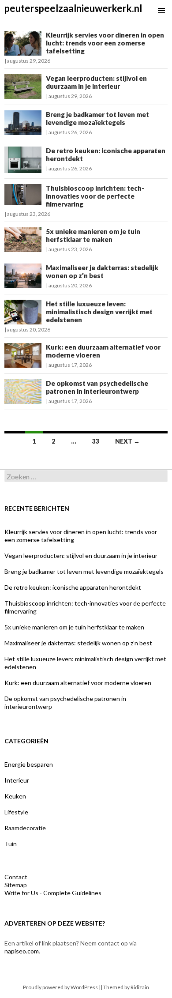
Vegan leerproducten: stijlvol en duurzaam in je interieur (96, 82)
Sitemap (15, 885)
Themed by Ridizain (126, 987)
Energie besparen (28, 764)
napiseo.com (21, 951)
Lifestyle (16, 812)
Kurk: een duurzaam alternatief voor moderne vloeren (77, 682)
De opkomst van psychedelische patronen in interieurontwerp (97, 387)
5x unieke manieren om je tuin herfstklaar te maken (93, 235)
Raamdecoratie (25, 828)
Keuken (15, 796)
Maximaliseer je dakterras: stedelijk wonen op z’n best (102, 271)
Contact (15, 877)
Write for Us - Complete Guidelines (52, 892)
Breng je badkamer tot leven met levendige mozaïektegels (97, 118)
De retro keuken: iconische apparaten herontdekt (72, 587)
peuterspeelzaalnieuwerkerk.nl (73, 8)
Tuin (10, 843)
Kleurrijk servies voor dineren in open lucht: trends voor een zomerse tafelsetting (105, 43)
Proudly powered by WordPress (60, 987)
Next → (127, 441)
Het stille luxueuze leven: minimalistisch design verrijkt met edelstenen (99, 312)
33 (95, 441)
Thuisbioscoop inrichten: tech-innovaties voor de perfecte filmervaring (95, 196)
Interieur (16, 780)
